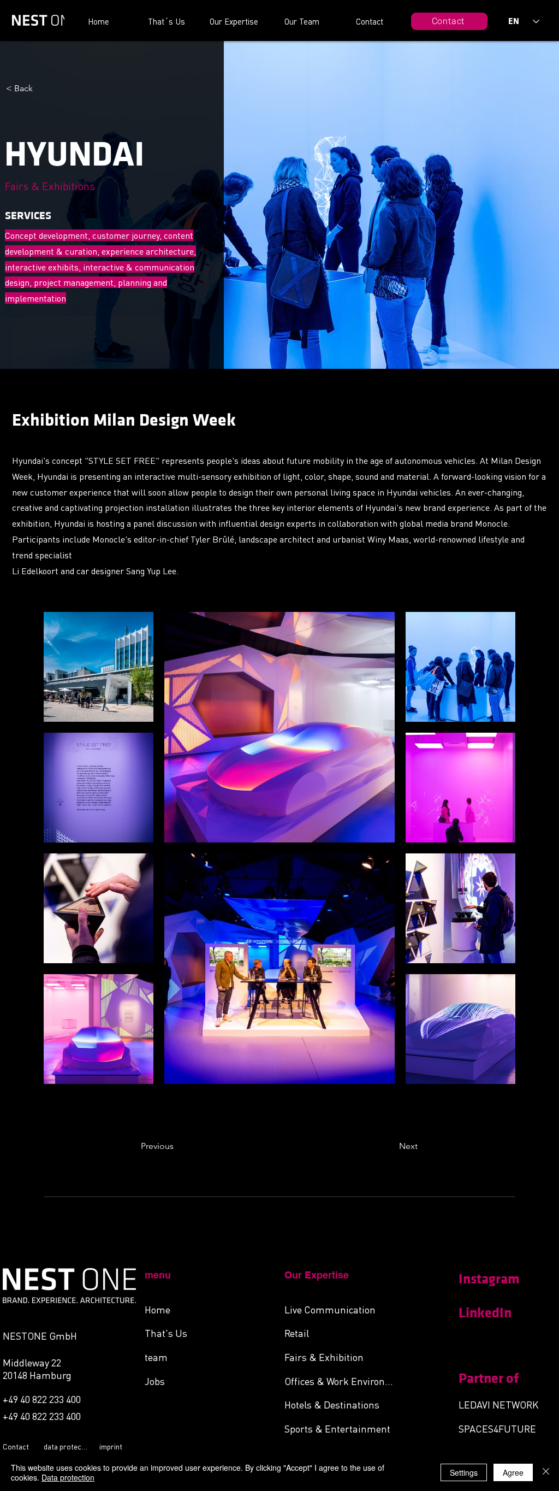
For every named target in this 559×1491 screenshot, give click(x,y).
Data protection (67, 1477)
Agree (513, 1472)
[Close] (545, 1472)
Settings (464, 1472)
